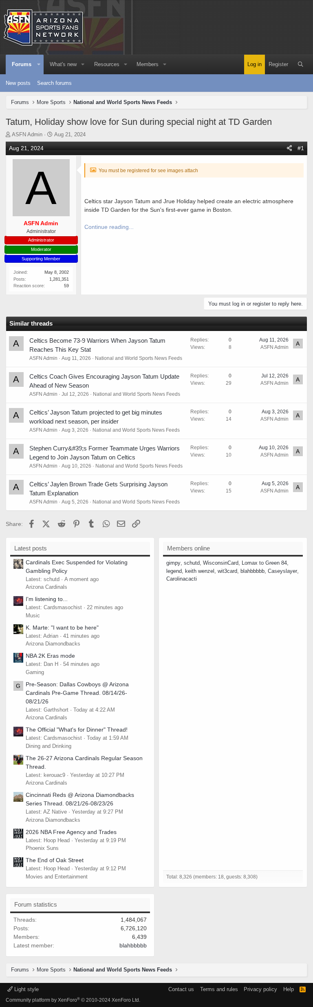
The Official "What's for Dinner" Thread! (77, 729)
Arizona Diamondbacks (53, 644)
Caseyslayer (282, 571)
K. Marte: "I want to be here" (62, 627)
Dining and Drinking (48, 746)
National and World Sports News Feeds (138, 358)
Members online (188, 548)
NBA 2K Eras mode (50, 655)
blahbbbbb (252, 571)
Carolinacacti (181, 579)
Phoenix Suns (42, 848)
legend (174, 571)
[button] (38, 64)
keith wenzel (199, 571)
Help (288, 989)
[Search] (300, 64)
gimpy (173, 563)
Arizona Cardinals (46, 587)
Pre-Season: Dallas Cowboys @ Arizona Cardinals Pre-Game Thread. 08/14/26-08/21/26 (77, 693)
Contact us (181, 989)
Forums (21, 64)
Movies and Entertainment (57, 877)
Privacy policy (260, 989)
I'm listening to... (47, 599)
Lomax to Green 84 (264, 563)
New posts (18, 83)
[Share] (289, 148)
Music (33, 615)
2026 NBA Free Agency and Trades (71, 832)
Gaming (35, 672)
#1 (301, 148)
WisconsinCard (220, 563)
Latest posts (30, 548)
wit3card (227, 571)
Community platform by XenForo (73, 1000)
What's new (63, 64)
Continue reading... (109, 227)
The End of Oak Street (55, 860)
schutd (192, 563)
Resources (106, 64)
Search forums (54, 83)
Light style (26, 989)
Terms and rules (219, 989)
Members (148, 64)
